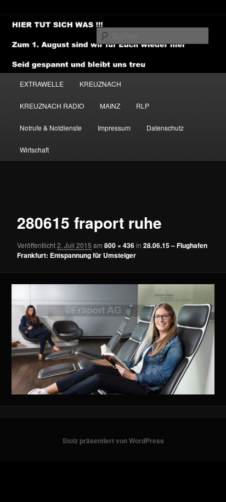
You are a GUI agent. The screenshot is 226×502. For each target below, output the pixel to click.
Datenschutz (165, 127)
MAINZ (110, 105)
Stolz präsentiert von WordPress (113, 440)
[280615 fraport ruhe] (113, 339)
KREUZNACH (100, 83)
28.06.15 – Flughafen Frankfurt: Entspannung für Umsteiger (112, 250)
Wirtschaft (34, 149)
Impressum (114, 127)
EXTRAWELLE (42, 83)
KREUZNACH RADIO (52, 105)
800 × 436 (119, 245)
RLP (142, 105)
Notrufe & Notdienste (51, 127)
